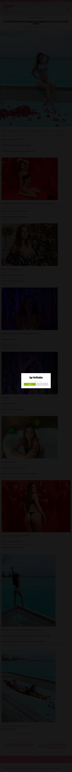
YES (29, 384)
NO (42, 384)
